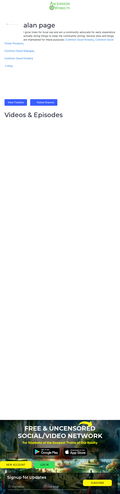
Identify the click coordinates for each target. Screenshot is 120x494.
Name (11, 481)
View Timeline (16, 102)
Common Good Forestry (79, 39)
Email (52, 481)
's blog (8, 65)
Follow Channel (45, 102)
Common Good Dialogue (19, 50)
